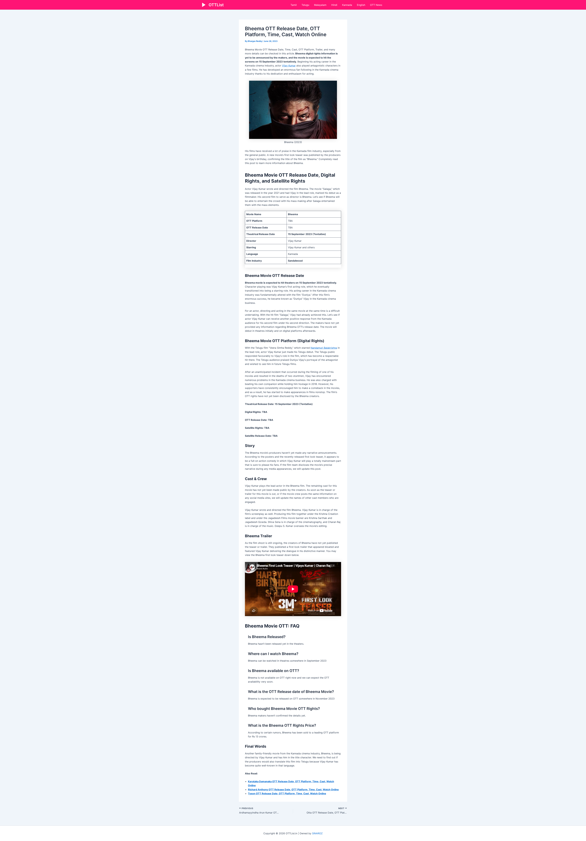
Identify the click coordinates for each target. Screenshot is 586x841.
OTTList (216, 4)
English (361, 4)
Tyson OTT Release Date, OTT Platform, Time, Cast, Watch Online (287, 793)
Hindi (334, 4)
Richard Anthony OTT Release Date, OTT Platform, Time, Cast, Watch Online (293, 789)
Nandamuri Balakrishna (324, 347)
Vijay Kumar (289, 65)
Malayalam (320, 4)
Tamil (294, 4)
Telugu (305, 4)
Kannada (347, 4)
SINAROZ (317, 833)
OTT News (376, 4)
